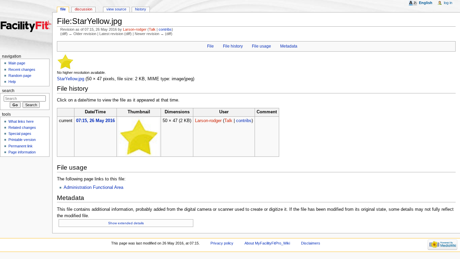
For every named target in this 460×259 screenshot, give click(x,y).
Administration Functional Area (93, 187)
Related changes (22, 127)
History (140, 9)
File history (233, 46)
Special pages (19, 134)
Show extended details (126, 223)
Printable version (22, 140)
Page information (22, 152)
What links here (21, 121)
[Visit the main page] (26, 26)
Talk (152, 29)
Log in (448, 3)
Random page (19, 76)
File (210, 46)
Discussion (83, 9)
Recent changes (21, 69)
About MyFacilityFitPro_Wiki (267, 243)
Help (12, 82)
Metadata (288, 46)
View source (116, 9)
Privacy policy (221, 243)
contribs (165, 29)
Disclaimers (310, 243)
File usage (261, 46)
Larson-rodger (134, 29)
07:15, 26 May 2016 (95, 120)
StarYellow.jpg (70, 79)
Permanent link (20, 146)
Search (8, 91)
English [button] (425, 3)
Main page (16, 63)
